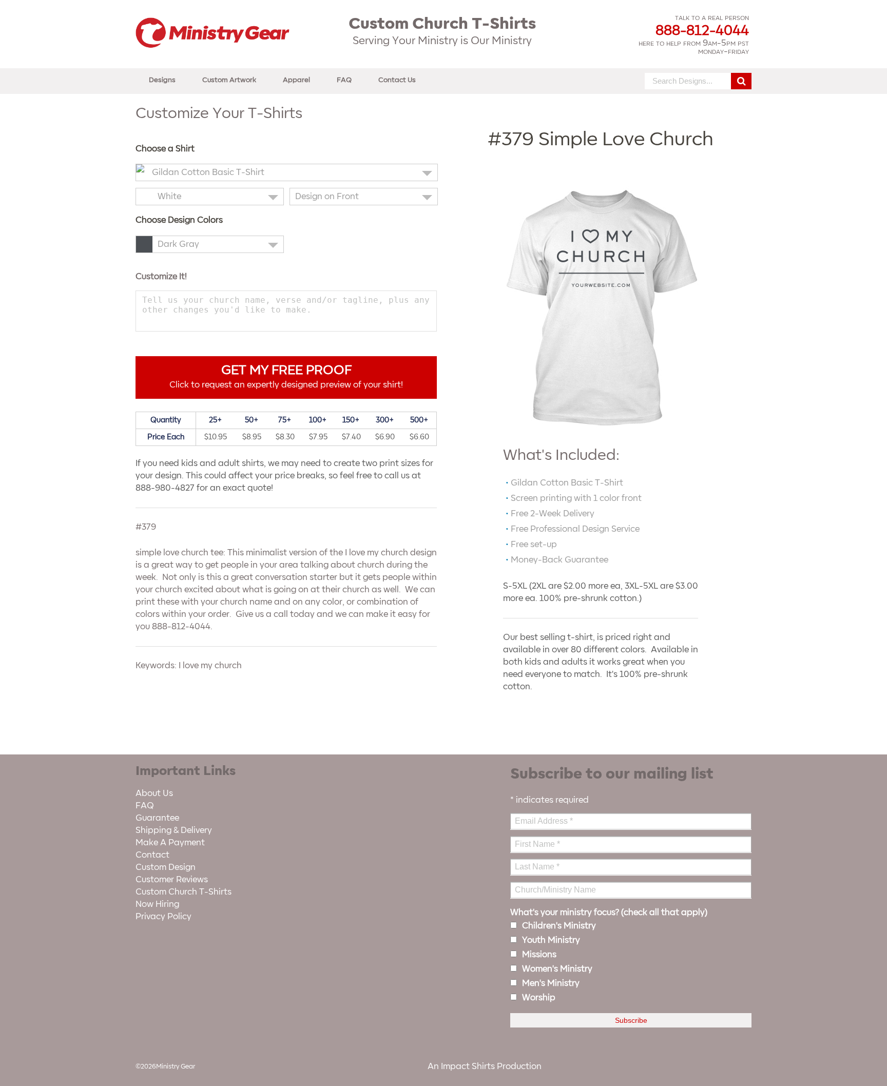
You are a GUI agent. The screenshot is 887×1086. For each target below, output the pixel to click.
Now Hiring (157, 904)
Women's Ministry (557, 969)
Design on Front (327, 196)
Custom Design (166, 867)
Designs (162, 79)
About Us (154, 793)
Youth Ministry (551, 940)
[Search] (741, 81)
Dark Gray (178, 244)
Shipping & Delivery (174, 830)
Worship (538, 998)
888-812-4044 (702, 30)
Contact (152, 855)
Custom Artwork (229, 79)
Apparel (296, 79)
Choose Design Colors (179, 220)
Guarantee (157, 818)
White (169, 196)
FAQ (344, 79)
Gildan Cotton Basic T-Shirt (208, 172)
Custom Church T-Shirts (184, 892)
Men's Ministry (551, 983)
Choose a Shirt (165, 149)
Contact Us (397, 79)
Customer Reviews (172, 880)
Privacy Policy (163, 917)
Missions (539, 955)
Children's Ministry (559, 926)
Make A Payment (170, 843)
